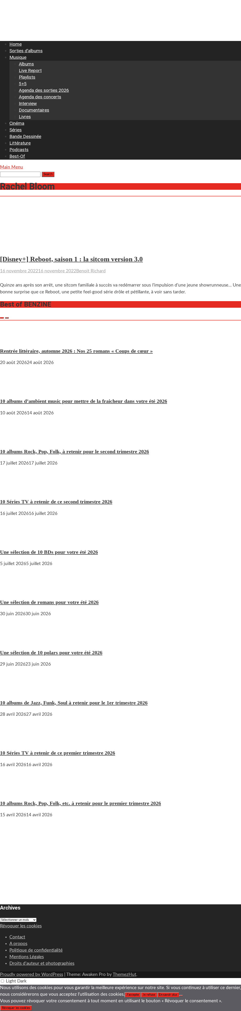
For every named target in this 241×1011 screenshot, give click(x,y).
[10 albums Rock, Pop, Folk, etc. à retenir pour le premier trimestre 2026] (14, 791)
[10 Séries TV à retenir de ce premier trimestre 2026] (14, 741)
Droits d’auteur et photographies (41, 963)
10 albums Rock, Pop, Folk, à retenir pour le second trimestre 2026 (74, 451)
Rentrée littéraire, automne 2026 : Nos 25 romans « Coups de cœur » (76, 351)
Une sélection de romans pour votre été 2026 (49, 602)
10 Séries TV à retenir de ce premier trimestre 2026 (57, 753)
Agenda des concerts (40, 97)
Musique (17, 57)
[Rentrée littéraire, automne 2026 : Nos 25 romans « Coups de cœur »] (14, 339)
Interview (28, 103)
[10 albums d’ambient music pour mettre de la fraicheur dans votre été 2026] (14, 389)
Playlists (27, 77)
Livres (25, 116)
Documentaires (34, 110)
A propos (18, 944)
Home (15, 44)
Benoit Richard (91, 271)
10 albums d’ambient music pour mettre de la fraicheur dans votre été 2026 (83, 401)
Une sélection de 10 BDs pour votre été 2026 (49, 552)
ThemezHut (124, 974)
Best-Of (17, 156)
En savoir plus (168, 994)
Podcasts (18, 149)
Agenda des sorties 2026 (44, 90)
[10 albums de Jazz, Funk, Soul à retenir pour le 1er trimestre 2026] (14, 691)
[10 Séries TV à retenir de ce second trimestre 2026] (14, 490)
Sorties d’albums (26, 50)
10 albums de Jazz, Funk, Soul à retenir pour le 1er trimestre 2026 (74, 703)
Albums (26, 64)
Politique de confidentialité (36, 950)
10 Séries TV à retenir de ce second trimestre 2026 (56, 502)
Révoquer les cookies (21, 926)
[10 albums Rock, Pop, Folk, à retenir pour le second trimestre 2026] (14, 439)
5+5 (23, 83)
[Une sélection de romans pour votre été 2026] (14, 590)
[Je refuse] (181, 995)
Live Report (30, 70)
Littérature (20, 143)
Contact (17, 937)
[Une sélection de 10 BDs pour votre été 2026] (14, 540)
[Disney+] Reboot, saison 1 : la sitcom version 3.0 (71, 259)
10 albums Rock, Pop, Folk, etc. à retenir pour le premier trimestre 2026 (80, 803)
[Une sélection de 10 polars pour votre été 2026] (14, 640)
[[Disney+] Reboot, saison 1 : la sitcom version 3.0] (45, 247)
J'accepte (132, 994)
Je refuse (149, 994)
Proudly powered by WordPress (31, 974)
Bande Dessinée (25, 136)
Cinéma (16, 123)
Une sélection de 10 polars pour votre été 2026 (51, 652)
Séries (15, 130)
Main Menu (11, 167)
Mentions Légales (26, 957)
